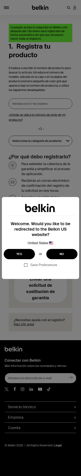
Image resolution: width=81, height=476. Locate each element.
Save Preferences (43, 265)
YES (19, 254)
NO (62, 254)
